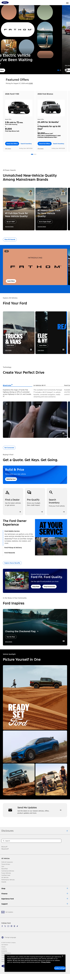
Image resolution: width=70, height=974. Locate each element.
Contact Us (4, 949)
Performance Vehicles (8, 880)
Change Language (10, 937)
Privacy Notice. (46, 962)
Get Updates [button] (9, 912)
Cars (2, 866)
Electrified (4, 869)
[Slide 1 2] (60, 70)
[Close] (63, 957)
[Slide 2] (34, 440)
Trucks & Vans (5, 864)
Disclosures (7, 830)
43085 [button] (30, 83)
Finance (4, 894)
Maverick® (5, 849)
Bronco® (4, 847)
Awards (3, 882)
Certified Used (5, 875)
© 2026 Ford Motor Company (8, 942)
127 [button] (3, 396)
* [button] (52, 391)
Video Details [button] (8, 350)
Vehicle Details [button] (8, 641)
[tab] (17, 385)
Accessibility (4, 951)
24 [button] (34, 391)
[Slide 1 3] (35, 154)
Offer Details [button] (32, 65)
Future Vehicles (6, 873)
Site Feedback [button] (4, 944)
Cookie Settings (60, 968)
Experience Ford (7, 899)
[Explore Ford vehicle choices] (51, 779)
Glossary (3, 946)
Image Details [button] (40, 554)
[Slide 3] (35, 440)
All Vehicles (5, 858)
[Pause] (65, 70)
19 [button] (12, 538)
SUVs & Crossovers (7, 862)
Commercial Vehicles (7, 871)
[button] (58, 70)
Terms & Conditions (6, 953)
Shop (3, 889)
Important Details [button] (9, 226)
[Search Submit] (3, 841)
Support (4, 904)
